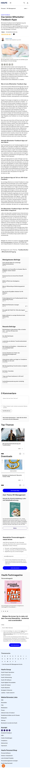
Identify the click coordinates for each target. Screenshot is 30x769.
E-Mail (2, 624)
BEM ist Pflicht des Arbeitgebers (10, 281)
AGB (22, 631)
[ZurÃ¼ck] (20, 454)
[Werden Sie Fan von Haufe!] (9, 730)
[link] (3, 8)
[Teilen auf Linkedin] (12, 64)
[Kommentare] (14, 34)
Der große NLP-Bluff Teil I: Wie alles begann (13, 310)
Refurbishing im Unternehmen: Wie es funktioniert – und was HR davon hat (14, 330)
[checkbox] (2, 406)
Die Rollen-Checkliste (8, 371)
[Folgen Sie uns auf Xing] (4, 730)
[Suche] (24, 2)
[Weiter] (23, 454)
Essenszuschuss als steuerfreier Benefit (12, 276)
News (3, 32)
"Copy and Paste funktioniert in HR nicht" (13, 376)
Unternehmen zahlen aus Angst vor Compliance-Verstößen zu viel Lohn (14, 360)
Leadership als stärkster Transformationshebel (14, 341)
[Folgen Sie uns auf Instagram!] (7, 730)
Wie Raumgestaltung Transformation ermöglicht (14, 366)
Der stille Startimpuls (7, 336)
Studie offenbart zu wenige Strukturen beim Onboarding (13, 316)
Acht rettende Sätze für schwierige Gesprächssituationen (11, 263)
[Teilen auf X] (5, 64)
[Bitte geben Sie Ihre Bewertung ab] (10, 34)
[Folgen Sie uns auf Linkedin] (2, 730)
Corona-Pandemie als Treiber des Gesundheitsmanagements (11, 353)
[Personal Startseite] (4, 3)
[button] (6, 410)
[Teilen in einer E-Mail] (2, 64)
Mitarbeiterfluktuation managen (10, 304)
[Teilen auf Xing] (10, 64)
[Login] (27, 2)
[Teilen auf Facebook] (7, 64)
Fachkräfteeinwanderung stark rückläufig (13, 381)
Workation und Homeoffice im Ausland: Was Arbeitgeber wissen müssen (14, 269)
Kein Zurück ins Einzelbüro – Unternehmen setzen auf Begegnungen (14, 347)
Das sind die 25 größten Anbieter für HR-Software (12, 292)
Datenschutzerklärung (8, 634)
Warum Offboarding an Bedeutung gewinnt (13, 286)
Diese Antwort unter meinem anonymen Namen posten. (15, 406)
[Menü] (10, 2)
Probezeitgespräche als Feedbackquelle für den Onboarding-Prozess (14, 298)
